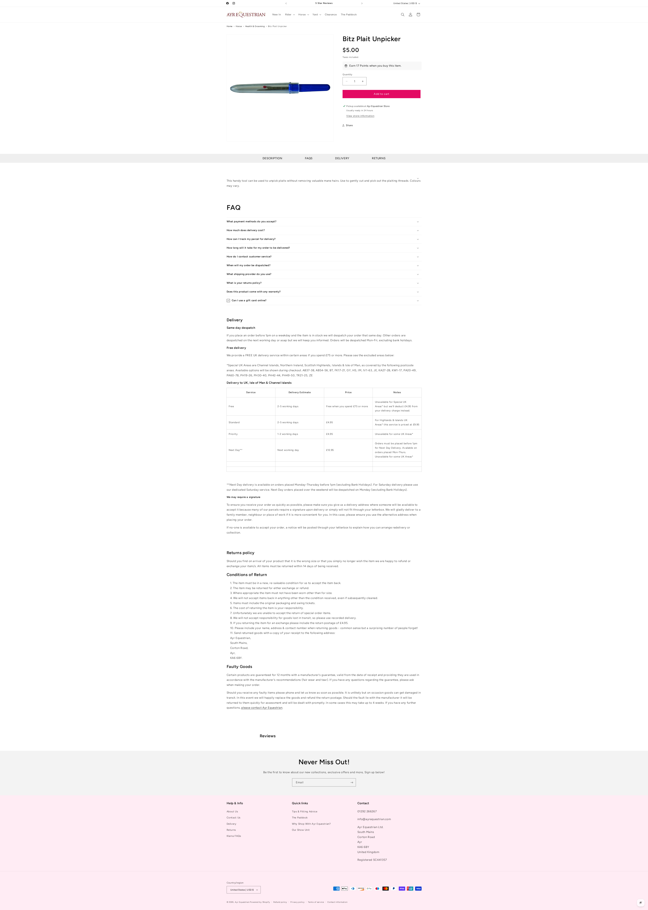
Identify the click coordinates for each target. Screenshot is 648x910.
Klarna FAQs (234, 835)
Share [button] (349, 125)
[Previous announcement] (286, 3)
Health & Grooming (255, 26)
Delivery (342, 158)
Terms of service (316, 902)
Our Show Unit (301, 829)
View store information (360, 115)
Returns (378, 158)
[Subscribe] (352, 782)
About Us (232, 811)
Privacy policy (297, 902)
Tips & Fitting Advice (304, 811)
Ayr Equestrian (242, 902)
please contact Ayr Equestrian (261, 707)
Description (272, 158)
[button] (289, 14)
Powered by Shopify (260, 902)
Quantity (347, 74)
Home (230, 26)
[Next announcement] (362, 3)
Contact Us (233, 817)
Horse (239, 26)
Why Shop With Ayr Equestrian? (311, 823)
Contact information (337, 902)
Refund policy (280, 902)
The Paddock (300, 817)
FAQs (309, 158)
